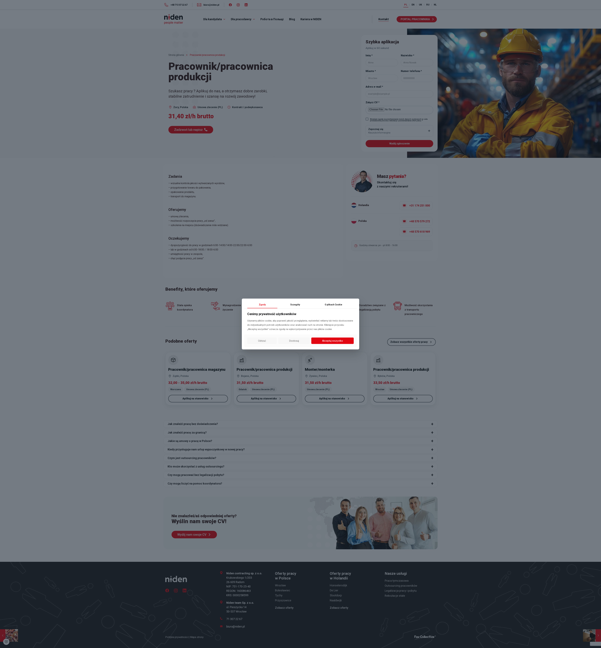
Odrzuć (262, 340)
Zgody (262, 304)
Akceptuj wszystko (332, 340)
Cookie (333, 304)
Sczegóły (295, 304)
